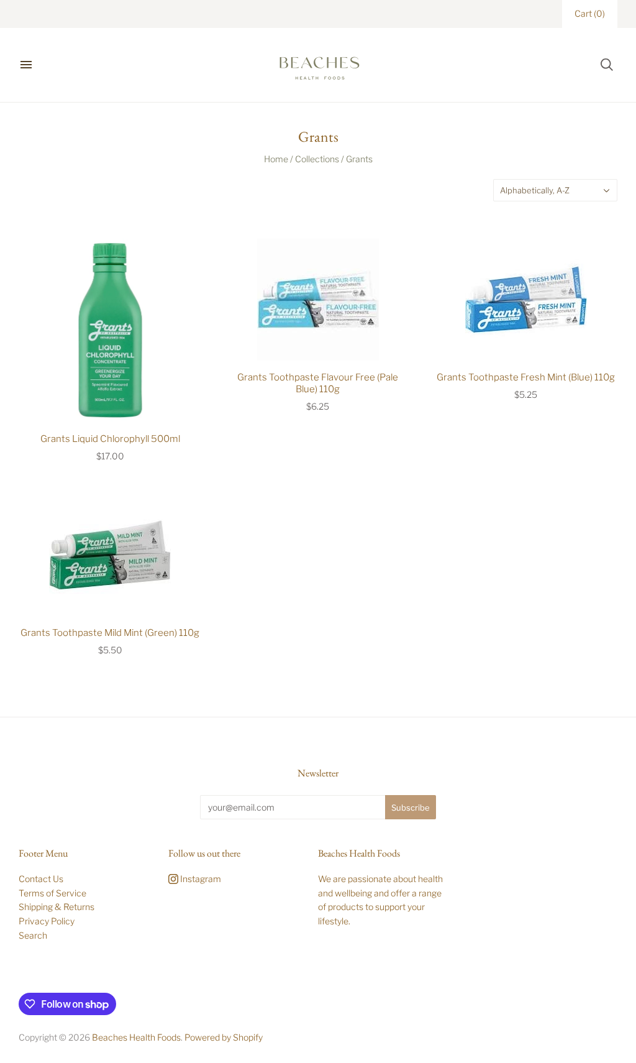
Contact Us (41, 878)
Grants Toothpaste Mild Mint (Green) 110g (109, 632)
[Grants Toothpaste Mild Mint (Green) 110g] (110, 555)
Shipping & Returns (56, 906)
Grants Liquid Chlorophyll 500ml (110, 438)
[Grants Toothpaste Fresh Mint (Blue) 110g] (525, 300)
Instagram (199, 878)
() (590, 13)
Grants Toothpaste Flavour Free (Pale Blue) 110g (317, 383)
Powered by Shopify (223, 1037)
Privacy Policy (47, 921)
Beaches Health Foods (136, 1037)
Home (276, 159)
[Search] (606, 64)
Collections (317, 159)
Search (33, 935)
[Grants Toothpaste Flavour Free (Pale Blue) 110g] (318, 300)
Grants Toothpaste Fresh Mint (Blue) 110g (526, 377)
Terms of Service (52, 893)
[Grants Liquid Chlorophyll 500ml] (110, 330)
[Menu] (26, 64)
